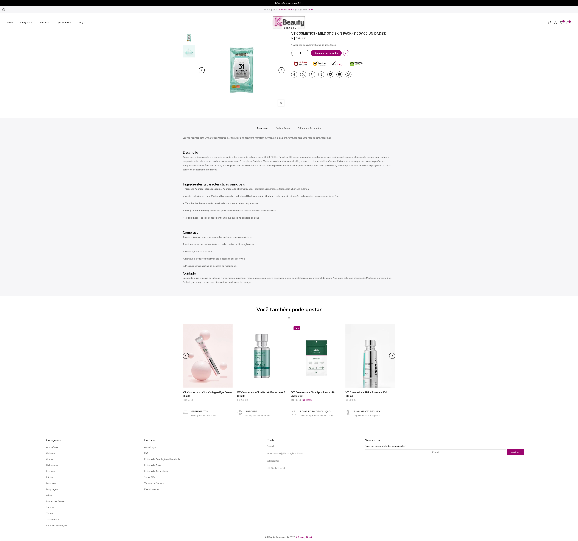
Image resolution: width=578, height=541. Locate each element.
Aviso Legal (150, 447)
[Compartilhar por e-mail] (339, 74)
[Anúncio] (289, 3)
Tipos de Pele (63, 22)
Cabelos (50, 453)
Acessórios (52, 447)
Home (10, 22)
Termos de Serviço (154, 483)
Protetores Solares (56, 501)
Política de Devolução (309, 128)
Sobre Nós (149, 477)
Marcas (43, 22)
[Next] (281, 70)
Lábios (49, 477)
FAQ (146, 453)
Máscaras (51, 483)
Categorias (25, 22)
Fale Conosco (151, 489)
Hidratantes (52, 465)
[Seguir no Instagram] (3, 9)
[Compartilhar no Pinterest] (312, 74)
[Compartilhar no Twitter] (303, 74)
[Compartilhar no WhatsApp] (348, 74)
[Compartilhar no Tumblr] (321, 74)
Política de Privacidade (156, 471)
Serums (50, 507)
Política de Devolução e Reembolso (162, 459)
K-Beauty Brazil (304, 537)
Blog (81, 22)
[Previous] (202, 70)
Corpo (49, 459)
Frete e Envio (283, 128)
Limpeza (50, 471)
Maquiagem (52, 489)
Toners (49, 513)
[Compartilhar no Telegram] (330, 74)
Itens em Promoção (56, 525)
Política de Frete (152, 465)
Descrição (262, 128)
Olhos (49, 495)
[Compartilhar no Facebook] (294, 74)
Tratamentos (52, 519)
